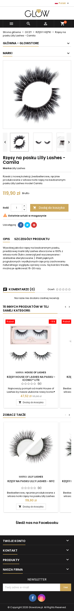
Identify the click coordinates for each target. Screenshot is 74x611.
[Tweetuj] (27, 225)
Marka (7, 168)
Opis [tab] (6, 239)
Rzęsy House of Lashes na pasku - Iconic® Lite (31, 378)
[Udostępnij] (21, 225)
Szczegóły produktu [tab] (32, 239)
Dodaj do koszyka (49, 208)
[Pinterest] (34, 225)
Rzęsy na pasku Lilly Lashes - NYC (31, 481)
